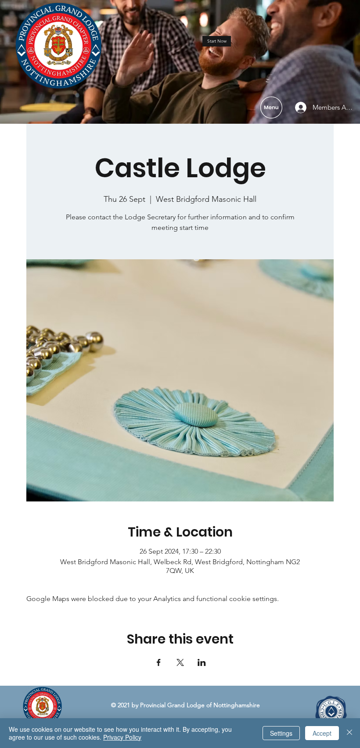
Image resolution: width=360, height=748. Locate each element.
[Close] (349, 733)
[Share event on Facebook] (159, 662)
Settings (281, 733)
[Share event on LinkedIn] (202, 662)
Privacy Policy (122, 737)
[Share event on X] (180, 662)
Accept (322, 733)
